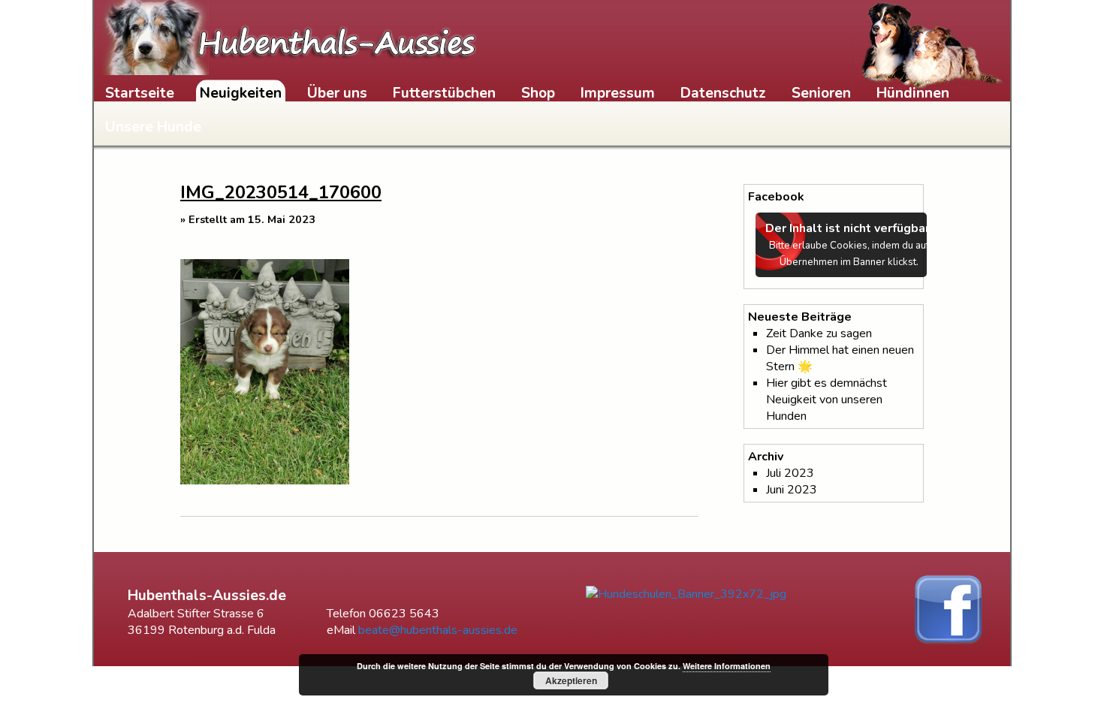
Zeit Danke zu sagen (819, 333)
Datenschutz (723, 93)
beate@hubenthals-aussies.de (437, 630)
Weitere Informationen (727, 665)
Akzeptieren (571, 680)
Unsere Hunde (153, 127)
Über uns (337, 93)
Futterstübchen (444, 93)
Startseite (139, 93)
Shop (538, 93)
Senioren (821, 93)
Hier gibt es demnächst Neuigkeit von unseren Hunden (826, 399)
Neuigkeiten (241, 93)
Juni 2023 (791, 489)
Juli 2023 (790, 473)
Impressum (618, 93)
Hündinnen (912, 93)
